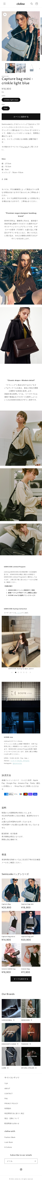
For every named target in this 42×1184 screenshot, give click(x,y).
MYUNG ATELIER (27, 1068)
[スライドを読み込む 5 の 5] (26, 672)
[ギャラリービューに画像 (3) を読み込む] (31, 68)
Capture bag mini (27, 904)
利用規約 (7, 1108)
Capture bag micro (8, 937)
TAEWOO (25, 1044)
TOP (6, 1083)
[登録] (34, 1161)
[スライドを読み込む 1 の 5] (15, 672)
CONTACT (8, 1093)
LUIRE (4, 1068)
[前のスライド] (11, 672)
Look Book (8, 1142)
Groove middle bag (8, 969)
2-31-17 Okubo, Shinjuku (20, 761)
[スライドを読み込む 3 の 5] (21, 672)
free (5, 108)
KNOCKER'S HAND (9, 1044)
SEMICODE (25, 1020)
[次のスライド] (30, 672)
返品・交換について (11, 1118)
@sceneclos (17, 763)
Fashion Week (9, 1137)
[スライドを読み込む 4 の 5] (23, 672)
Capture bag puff (27, 937)
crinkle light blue (11, 100)
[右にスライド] (39, 68)
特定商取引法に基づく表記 (14, 1113)
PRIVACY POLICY (11, 1103)
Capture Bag (6, 904)
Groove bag (25, 969)
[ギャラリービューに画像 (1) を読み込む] (10, 68)
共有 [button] (6, 179)
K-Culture (8, 1147)
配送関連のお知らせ (11, 1123)
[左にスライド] (2, 68)
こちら (25, 147)
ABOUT (7, 1088)
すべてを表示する (21, 979)
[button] (4, 3)
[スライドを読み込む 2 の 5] (18, 672)
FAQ (6, 1098)
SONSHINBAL (7, 1020)
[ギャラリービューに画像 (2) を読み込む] (21, 68)
